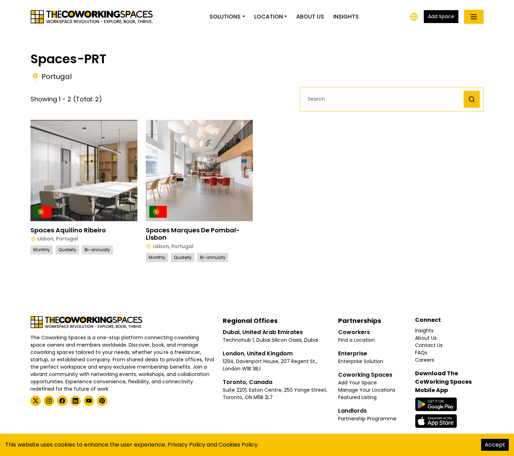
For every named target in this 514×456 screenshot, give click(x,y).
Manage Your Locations (366, 389)
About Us (310, 17)
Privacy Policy (186, 445)
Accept (495, 445)
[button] (384, 99)
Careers (424, 359)
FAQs (421, 352)
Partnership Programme (367, 418)
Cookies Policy (238, 445)
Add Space (441, 16)
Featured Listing (357, 397)
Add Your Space (357, 382)
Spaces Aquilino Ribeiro (68, 230)
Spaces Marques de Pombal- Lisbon (193, 234)
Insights (346, 17)
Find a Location (356, 339)
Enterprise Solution (360, 361)
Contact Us (429, 345)
